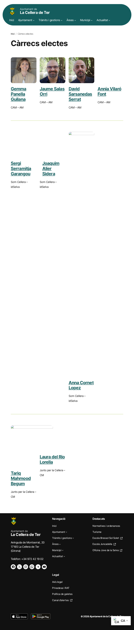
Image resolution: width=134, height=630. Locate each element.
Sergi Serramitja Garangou (21, 168)
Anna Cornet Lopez (81, 385)
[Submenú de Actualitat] (109, 20)
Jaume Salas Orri (52, 91)
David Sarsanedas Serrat (80, 94)
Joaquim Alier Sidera (50, 168)
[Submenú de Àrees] (75, 20)
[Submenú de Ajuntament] (33, 20)
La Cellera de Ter (35, 11)
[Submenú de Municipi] (91, 20)
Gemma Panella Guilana (18, 94)
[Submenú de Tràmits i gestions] (61, 20)
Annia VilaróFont (109, 91)
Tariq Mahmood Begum (21, 478)
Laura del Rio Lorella (52, 459)
